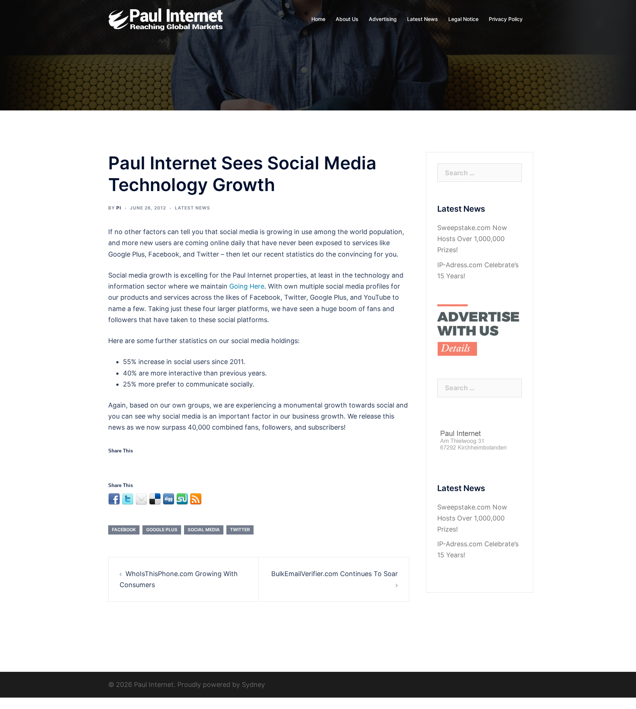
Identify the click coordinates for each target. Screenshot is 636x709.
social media (204, 529)
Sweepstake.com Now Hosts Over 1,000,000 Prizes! (472, 239)
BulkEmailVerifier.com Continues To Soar (334, 574)
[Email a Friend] (141, 464)
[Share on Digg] (168, 464)
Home (318, 19)
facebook (124, 529)
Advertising (383, 19)
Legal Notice (463, 19)
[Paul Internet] (166, 18)
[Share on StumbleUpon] (182, 464)
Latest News (422, 19)
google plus (161, 529)
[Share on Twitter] (128, 464)
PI (118, 208)
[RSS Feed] (196, 464)
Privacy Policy (506, 19)
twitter (240, 529)
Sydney (253, 684)
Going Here (246, 286)
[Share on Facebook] (114, 464)
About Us (347, 19)
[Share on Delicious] (155, 464)
